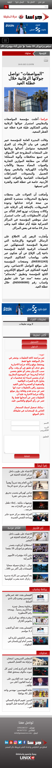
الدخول (34, 347)
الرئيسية (42, 53)
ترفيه (9, 2)
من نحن (41, 2)
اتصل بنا (31, 2)
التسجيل (34, 342)
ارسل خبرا (19, 2)
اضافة (27, 456)
